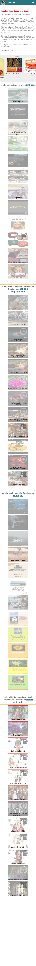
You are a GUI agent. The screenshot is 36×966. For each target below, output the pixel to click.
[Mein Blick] (18, 230)
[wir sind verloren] (18, 166)
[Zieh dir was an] (18, 278)
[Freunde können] (18, 657)
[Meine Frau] (18, 182)
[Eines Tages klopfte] (18, 577)
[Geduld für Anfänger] (18, 545)
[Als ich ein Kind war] (18, 118)
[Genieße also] (18, 689)
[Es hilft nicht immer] (18, 609)
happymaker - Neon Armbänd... (27, 73)
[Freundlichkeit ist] (18, 673)
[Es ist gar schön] (18, 625)
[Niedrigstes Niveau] (18, 529)
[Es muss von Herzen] (18, 641)
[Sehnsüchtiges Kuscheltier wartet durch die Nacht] (18, 513)
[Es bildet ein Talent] (18, 593)
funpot (12, 2)
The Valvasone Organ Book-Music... (9, 73)
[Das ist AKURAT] (18, 214)
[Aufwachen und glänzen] (18, 150)
